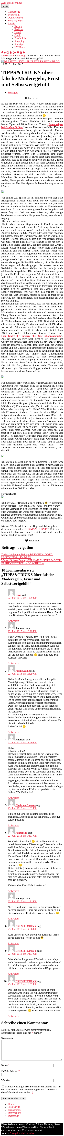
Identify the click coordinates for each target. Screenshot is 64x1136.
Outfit (17, 35)
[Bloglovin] (18, 52)
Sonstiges (19, 44)
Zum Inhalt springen (11, 2)
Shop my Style (15, 20)
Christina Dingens (25, 805)
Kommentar (7, 1038)
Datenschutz (14, 1112)
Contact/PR (14, 11)
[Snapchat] (11, 52)
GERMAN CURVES (36, 529)
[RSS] (24, 52)
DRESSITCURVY (26, 926)
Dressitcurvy (7, 55)
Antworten (13, 620)
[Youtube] (21, 52)
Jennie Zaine (22, 670)
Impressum (13, 1115)
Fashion (18, 29)
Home (11, 1104)
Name (5, 1065)
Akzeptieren (16, 1133)
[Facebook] (2, 52)
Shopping (19, 41)
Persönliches (20, 38)
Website (5, 1080)
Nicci (18, 595)
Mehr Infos (28, 1133)
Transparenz (14, 1110)
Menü (5, 6)
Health (17, 32)
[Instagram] (8, 52)
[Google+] (14, 52)
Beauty (18, 26)
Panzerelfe (21, 832)
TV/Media (19, 47)
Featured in (14, 14)
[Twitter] (4, 52)
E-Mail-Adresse (10, 1071)
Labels (11, 23)
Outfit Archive (15, 17)
